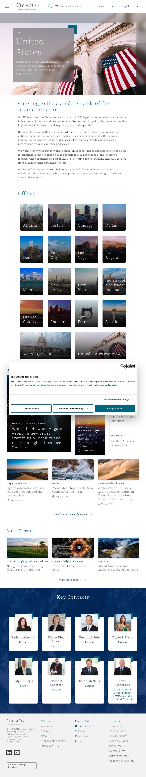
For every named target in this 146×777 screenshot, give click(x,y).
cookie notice (39, 385)
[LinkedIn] (9, 752)
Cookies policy (118, 736)
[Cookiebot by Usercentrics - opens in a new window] (122, 366)
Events (79, 741)
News (44, 736)
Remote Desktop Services (17, 765)
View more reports (70, 579)
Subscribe (81, 731)
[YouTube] (17, 752)
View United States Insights (70, 514)
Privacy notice (117, 731)
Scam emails (117, 745)
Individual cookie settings (117, 399)
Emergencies (86, 726)
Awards (45, 731)
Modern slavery (118, 740)
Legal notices (117, 726)
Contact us (81, 736)
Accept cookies (114, 408)
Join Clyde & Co (50, 745)
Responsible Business (54, 740)
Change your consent (122, 760)
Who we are (48, 726)
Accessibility (117, 750)
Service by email (119, 755)
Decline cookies (31, 408)
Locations (20, 33)
